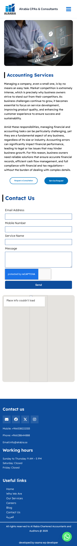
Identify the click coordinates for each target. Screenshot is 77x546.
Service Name (14, 235)
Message (11, 248)
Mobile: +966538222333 (16, 428)
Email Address (15, 210)
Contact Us (13, 512)
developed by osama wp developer (38, 542)
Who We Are (14, 493)
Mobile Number (16, 223)
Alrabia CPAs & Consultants (38, 9)
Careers (11, 503)
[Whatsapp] (67, 537)
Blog (9, 507)
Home (10, 489)
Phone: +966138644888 (16, 435)
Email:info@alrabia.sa (15, 442)
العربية (10, 517)
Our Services (14, 498)
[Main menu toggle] (68, 9)
